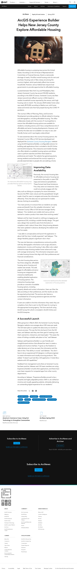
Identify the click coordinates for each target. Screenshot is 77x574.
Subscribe (72, 6)
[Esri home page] (4, 2)
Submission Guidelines (54, 6)
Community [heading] (24, 509)
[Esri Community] (3, 504)
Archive (43, 6)
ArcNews (4, 6)
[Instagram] (6, 504)
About (36, 6)
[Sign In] (74, 2)
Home (29, 6)
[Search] (70, 2)
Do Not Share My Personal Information (64, 568)
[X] (6, 501)
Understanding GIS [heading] (43, 509)
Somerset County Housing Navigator (39, 141)
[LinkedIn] (9, 501)
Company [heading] (7, 535)
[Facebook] (3, 501)
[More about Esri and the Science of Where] (6, 494)
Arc (26, 14)
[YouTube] (9, 504)
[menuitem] (10, 512)
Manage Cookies (48, 568)
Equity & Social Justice (38, 14)
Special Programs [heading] (25, 535)
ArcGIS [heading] (6, 509)
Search (64, 6)
